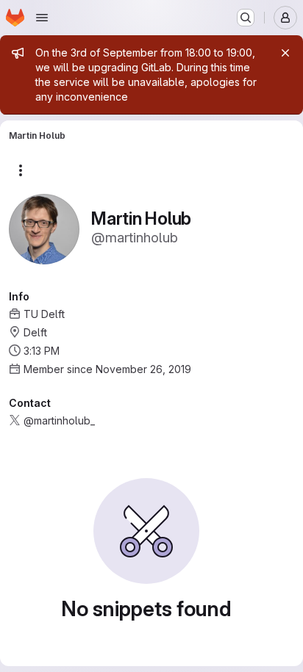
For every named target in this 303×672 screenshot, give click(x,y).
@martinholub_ (59, 420)
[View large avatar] (44, 228)
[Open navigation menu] (42, 17)
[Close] (285, 53)
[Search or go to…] (245, 17)
